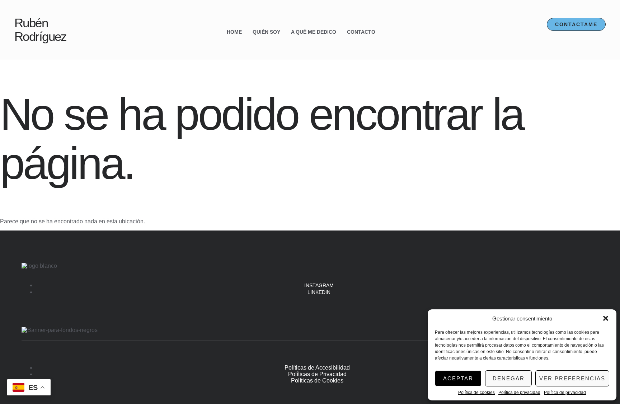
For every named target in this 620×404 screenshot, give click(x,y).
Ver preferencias (572, 378)
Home (234, 32)
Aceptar (458, 378)
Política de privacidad (519, 392)
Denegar (509, 378)
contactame (576, 24)
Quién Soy (266, 32)
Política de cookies (476, 392)
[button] (605, 318)
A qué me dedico (313, 32)
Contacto (361, 32)
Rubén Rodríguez (40, 30)
